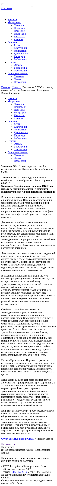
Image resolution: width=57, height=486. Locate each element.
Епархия (12, 42)
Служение (19, 25)
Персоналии (20, 82)
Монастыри (20, 50)
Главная (5, 87)
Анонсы (18, 39)
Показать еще (8, 444)
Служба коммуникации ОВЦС (18, 438)
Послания (19, 30)
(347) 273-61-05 (20, 472)
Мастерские (20, 70)
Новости (12, 19)
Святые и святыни (18, 73)
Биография (20, 33)
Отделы (12, 62)
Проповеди (20, 28)
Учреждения (20, 67)
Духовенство (21, 53)
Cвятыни (19, 76)
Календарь (19, 56)
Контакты (6, 8)
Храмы (18, 45)
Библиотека (20, 59)
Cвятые (18, 79)
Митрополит (14, 22)
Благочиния (20, 48)
